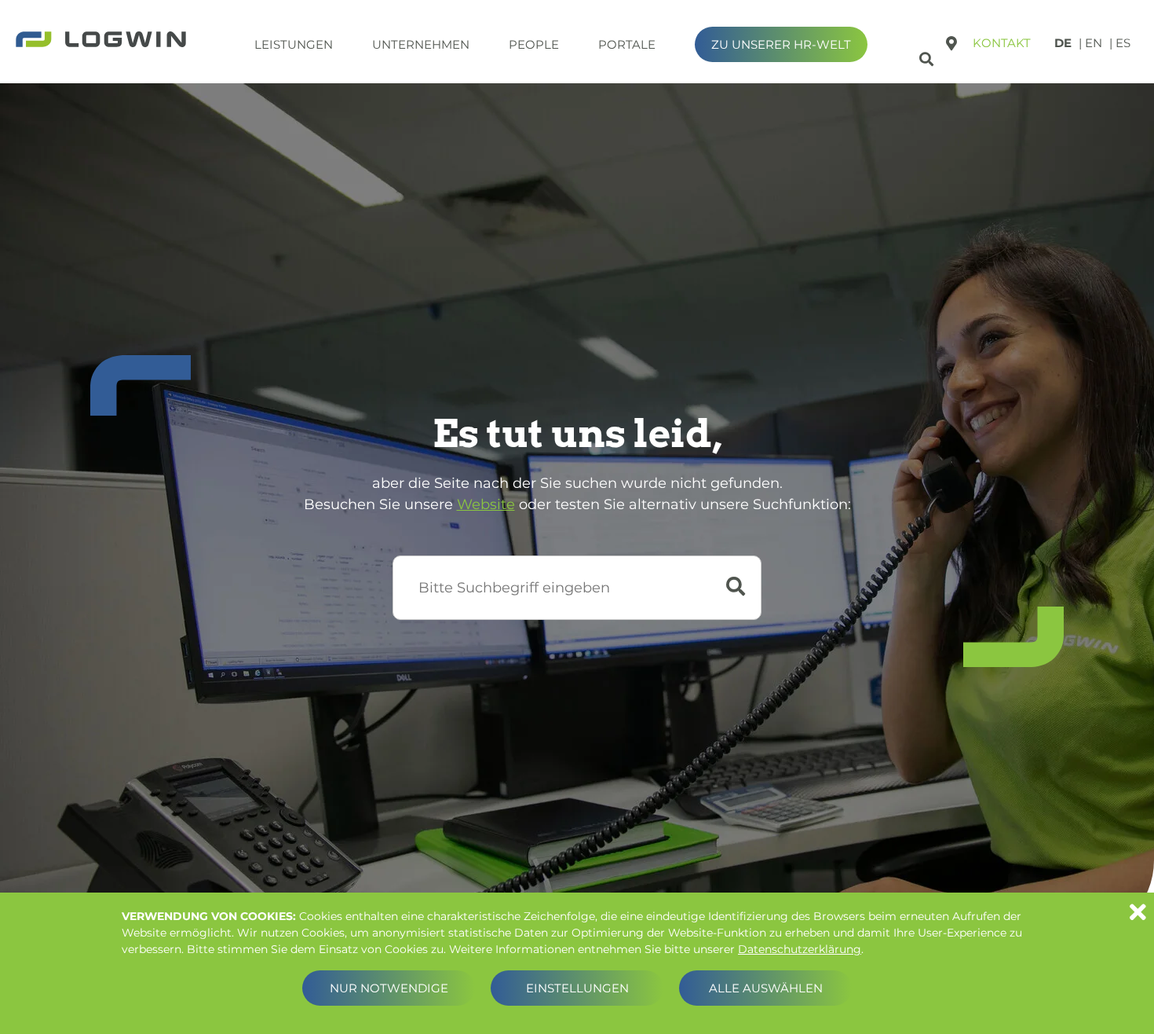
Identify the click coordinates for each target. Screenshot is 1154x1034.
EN (1093, 42)
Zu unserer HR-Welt (781, 44)
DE (1063, 42)
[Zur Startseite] (101, 40)
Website (486, 504)
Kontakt (1002, 42)
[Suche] (928, 56)
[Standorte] (951, 43)
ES (1123, 42)
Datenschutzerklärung (799, 949)
